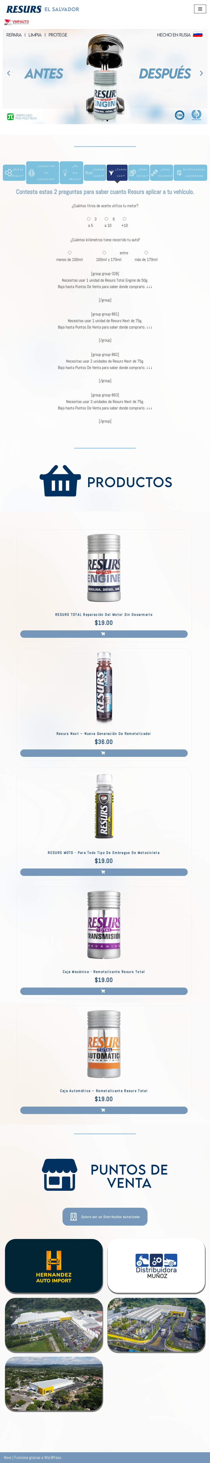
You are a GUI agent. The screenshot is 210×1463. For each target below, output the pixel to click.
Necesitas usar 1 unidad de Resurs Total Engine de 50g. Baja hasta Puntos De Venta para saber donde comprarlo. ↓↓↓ (105, 284)
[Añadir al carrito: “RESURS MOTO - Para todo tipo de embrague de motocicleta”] (104, 872)
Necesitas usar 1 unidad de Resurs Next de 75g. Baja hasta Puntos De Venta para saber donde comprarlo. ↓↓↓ (105, 324)
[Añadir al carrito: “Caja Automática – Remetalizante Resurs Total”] (104, 1110)
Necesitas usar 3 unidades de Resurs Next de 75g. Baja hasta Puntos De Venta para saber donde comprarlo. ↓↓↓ (105, 405)
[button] (8, 72)
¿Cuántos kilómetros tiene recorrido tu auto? (105, 239)
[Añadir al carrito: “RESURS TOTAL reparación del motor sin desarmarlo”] (104, 634)
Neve (7, 1457)
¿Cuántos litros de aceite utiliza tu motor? (105, 205)
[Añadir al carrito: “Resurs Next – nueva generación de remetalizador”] (104, 753)
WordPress (52, 1457)
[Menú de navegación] (200, 9)
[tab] (14, 173)
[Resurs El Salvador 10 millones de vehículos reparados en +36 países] (43, 9)
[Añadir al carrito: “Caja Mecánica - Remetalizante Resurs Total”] (104, 991)
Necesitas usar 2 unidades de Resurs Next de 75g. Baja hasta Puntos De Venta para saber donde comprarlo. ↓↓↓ (105, 364)
